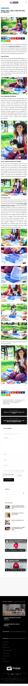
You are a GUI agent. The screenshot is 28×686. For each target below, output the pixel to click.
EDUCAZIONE (5, 644)
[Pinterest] (18, 38)
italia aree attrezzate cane (8, 401)
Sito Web (5, 465)
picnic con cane (6, 402)
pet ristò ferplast (18, 401)
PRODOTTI (4, 658)
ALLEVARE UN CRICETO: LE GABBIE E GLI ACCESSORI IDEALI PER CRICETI (18, 528)
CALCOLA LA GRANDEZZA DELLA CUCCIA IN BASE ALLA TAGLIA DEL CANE (17, 507)
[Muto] (21, 550)
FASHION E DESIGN (6, 647)
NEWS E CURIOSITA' (5, 8)
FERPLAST (9, 674)
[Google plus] (13, 38)
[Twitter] (8, 38)
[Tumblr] (22, 38)
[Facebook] (3, 38)
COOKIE (24, 673)
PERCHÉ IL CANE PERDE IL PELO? (17, 520)
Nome (5, 454)
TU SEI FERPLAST (6, 661)
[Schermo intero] (23, 550)
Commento (6, 437)
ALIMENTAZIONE (6, 642)
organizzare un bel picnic (14, 46)
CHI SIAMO (8, 673)
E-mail (5, 459)
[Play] (6, 550)
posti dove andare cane (14, 402)
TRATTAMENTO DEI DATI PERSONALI (16, 673)
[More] (8, 41)
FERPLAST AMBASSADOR (7, 650)
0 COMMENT (10, 15)
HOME (4, 673)
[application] (15, 545)
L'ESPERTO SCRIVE (6, 653)
